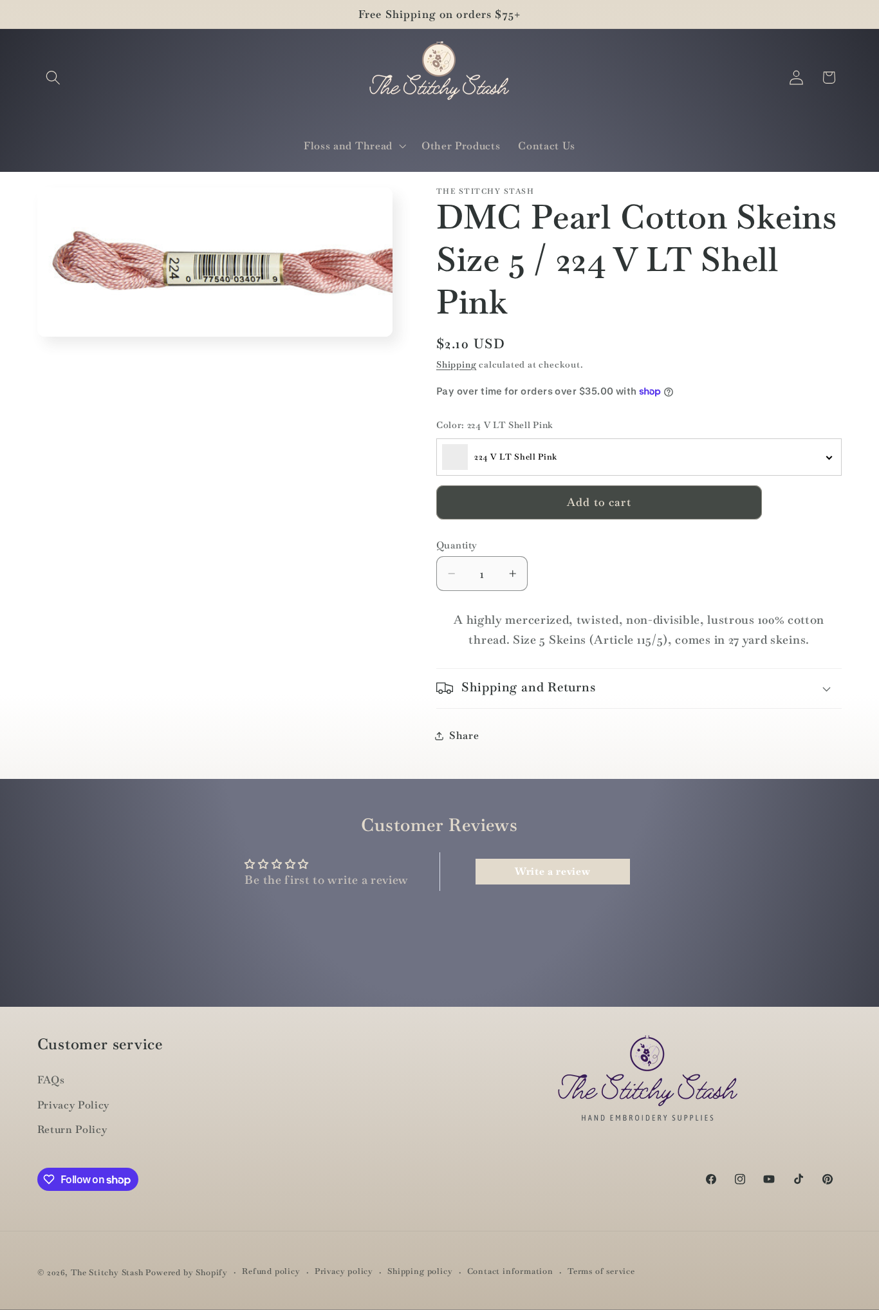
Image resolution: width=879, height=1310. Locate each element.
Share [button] (464, 735)
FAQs (51, 1080)
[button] (53, 77)
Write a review (553, 871)
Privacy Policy (73, 1105)
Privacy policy (344, 1271)
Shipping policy (419, 1271)
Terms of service (601, 1271)
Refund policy (271, 1271)
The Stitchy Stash (107, 1272)
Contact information (510, 1271)
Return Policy (72, 1130)
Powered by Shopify (186, 1272)
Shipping (456, 364)
